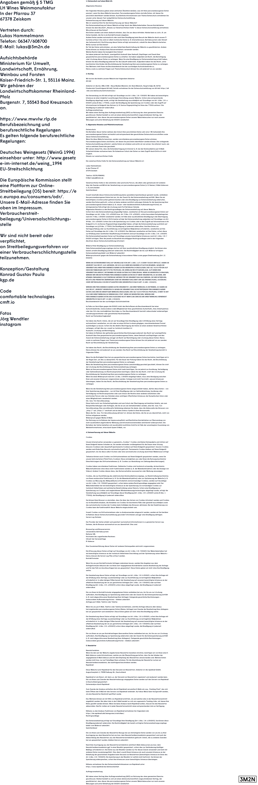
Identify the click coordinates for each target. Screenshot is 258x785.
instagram (10, 325)
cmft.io (7, 302)
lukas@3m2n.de (33, 47)
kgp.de (7, 280)
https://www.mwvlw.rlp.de (28, 119)
